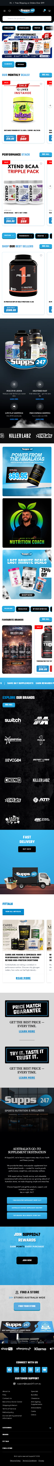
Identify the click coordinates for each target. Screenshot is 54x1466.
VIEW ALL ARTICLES (13, 911)
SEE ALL (8, 704)
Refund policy (8, 1412)
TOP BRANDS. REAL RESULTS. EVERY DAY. (27, 1215)
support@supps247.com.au (29, 1384)
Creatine (40, 236)
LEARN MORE (14, 399)
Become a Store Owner (12, 1402)
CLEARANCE (8, 64)
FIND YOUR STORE (27, 1306)
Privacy (41, 1460)
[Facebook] (9, 1370)
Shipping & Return (10, 1405)
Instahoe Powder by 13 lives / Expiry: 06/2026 (22, 131)
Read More (23, 978)
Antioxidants (36, 1408)
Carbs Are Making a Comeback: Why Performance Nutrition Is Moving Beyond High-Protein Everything (23, 957)
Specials (34, 1391)
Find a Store (8, 28)
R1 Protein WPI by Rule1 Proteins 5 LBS (19, 302)
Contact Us (7, 1398)
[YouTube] (44, 1370)
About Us (6, 1391)
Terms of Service (9, 1409)
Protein (37, 28)
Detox (33, 1415)
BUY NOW (27, 849)
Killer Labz (8, 609)
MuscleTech (22, 609)
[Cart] (49, 11)
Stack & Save (24, 28)
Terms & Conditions (30, 1460)
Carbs (33, 1411)
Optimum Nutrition (40, 609)
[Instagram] (16, 1370)
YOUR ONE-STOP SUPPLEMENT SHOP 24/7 (27, 1200)
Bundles (34, 1395)
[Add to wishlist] (41, 84)
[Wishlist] (10, 11)
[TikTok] (37, 1370)
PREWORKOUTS (24, 236)
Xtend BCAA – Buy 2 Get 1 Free (15, 213)
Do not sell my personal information (12, 1417)
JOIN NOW (27, 1260)
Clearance (35, 1398)
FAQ (4, 1395)
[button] (25, 54)
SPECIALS (21, 65)
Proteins (7, 235)
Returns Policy (15, 1460)
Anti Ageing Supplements (36, 1403)
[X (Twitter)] (23, 1370)
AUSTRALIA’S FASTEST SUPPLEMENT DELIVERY (27, 1208)
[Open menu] (5, 11)
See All (45, 74)
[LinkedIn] (30, 1370)
